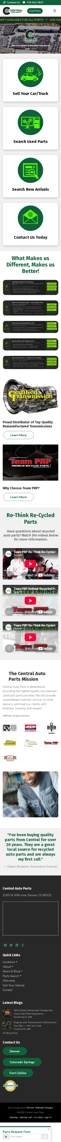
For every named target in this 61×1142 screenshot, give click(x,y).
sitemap (13, 1117)
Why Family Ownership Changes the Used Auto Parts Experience (33, 1012)
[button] (7, 851)
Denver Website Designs (40, 1107)
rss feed (38, 1117)
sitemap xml (25, 1117)
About (7, 967)
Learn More (18, 435)
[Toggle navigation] (54, 10)
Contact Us (13, 2)
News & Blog (11, 971)
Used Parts (35, 11)
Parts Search (11, 976)
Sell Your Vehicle (14, 985)
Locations (9, 962)
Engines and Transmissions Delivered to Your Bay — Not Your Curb (35, 1024)
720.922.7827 (35, 2)
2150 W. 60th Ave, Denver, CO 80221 (27, 895)
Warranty (9, 981)
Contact (8, 990)
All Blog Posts (10, 1033)
